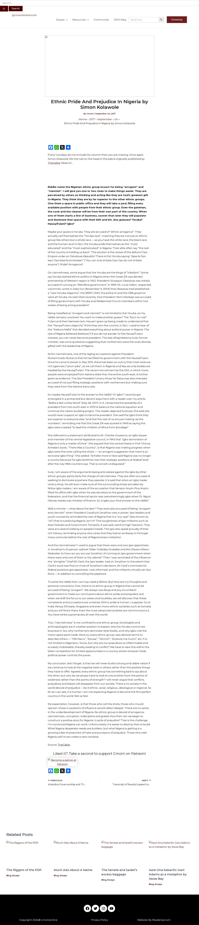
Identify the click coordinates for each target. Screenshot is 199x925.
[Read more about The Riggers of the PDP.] (28, 853)
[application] (66, 19)
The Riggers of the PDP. (24, 870)
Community (101, 19)
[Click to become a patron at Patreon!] (99, 762)
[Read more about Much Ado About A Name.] (76, 853)
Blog (8, 875)
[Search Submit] (4, 9)
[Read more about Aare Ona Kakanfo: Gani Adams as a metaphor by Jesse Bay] (171, 853)
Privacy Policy (99, 919)
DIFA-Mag (120, 19)
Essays (60, 19)
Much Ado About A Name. (73, 870)
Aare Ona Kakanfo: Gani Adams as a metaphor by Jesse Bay (168, 874)
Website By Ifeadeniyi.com (154, 919)
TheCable (54, 162)
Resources (79, 19)
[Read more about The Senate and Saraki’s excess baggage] (123, 853)
